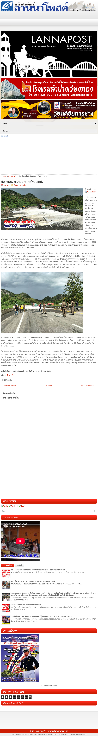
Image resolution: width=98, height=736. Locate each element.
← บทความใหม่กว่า (9, 386)
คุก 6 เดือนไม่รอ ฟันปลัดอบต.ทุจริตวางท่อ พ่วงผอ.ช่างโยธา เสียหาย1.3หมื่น (38, 570)
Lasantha (44, 734)
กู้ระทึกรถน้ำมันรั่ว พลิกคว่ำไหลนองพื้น (22, 181)
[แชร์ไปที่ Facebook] (11, 380)
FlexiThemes (22, 734)
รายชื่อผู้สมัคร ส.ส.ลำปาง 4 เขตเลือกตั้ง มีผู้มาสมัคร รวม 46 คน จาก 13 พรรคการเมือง (41, 616)
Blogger (54, 685)
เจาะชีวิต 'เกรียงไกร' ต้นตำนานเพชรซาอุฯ (26, 605)
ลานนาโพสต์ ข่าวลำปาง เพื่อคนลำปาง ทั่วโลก (52, 731)
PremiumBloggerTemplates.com (59, 734)
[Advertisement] (49, 156)
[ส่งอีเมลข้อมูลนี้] (3, 380)
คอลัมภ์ (19, 565)
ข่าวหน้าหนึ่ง (12, 176)
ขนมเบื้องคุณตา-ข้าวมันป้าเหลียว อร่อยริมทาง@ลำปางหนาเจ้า (33, 581)
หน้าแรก (49, 386)
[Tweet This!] (9, 375)
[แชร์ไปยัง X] (8, 380)
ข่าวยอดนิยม (7, 565)
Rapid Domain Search (79, 734)
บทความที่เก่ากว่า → (88, 386)
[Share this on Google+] (13, 375)
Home (4, 176)
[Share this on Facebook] (7, 375)
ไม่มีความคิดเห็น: (20, 185)
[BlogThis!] (6, 380)
